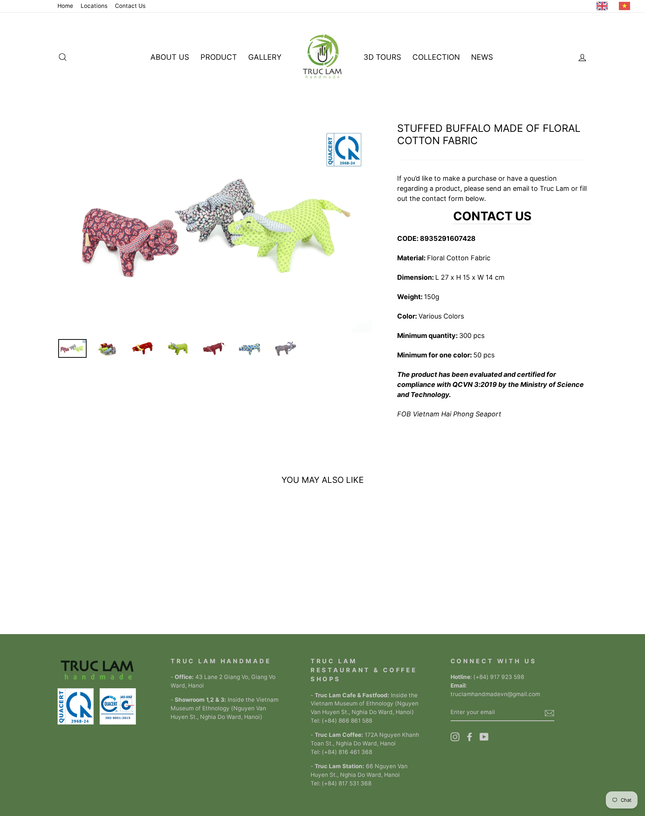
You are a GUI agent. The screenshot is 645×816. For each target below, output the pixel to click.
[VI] (626, 5)
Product (218, 57)
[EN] (604, 5)
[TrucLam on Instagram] (455, 736)
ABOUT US (169, 57)
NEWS (482, 57)
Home (65, 5)
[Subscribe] (549, 713)
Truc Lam (554, 188)
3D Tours (382, 57)
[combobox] (604, 5)
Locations (94, 5)
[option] (626, 5)
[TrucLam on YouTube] (484, 736)
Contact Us (130, 5)
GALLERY (264, 57)
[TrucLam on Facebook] (469, 736)
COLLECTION (436, 57)
